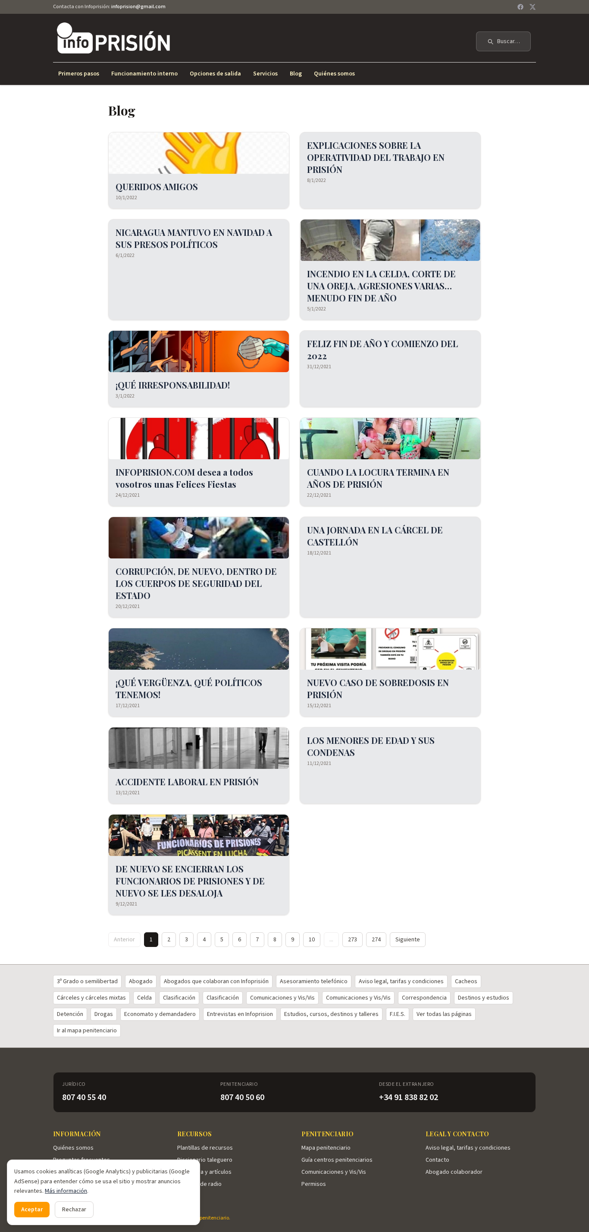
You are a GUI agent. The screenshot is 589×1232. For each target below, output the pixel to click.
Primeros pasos (78, 73)
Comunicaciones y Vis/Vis (282, 998)
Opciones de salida (215, 73)
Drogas (103, 1014)
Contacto (437, 1160)
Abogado (141, 981)
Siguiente (407, 939)
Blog (296, 73)
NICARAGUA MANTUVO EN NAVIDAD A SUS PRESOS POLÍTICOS (194, 238)
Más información (66, 1191)
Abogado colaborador (454, 1172)
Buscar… (508, 41)
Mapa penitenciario (326, 1148)
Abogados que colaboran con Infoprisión (216, 981)
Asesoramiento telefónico (314, 981)
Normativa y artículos (204, 1172)
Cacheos (466, 981)
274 (376, 939)
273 (352, 939)
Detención (70, 1014)
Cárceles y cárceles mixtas (91, 998)
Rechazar (74, 1209)
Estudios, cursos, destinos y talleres (331, 1014)
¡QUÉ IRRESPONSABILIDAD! (173, 385)
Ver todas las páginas (444, 1014)
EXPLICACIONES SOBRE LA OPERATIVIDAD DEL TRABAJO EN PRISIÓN (376, 157)
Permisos (313, 1184)
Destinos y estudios (483, 998)
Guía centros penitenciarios (337, 1160)
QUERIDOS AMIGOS (157, 186)
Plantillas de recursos (205, 1148)
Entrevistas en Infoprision (240, 1014)
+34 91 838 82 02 (408, 1097)
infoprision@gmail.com (138, 6)
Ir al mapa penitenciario (87, 1030)
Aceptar (32, 1209)
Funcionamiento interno (144, 73)
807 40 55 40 (84, 1097)
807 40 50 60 (242, 1097)
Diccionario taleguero (204, 1160)
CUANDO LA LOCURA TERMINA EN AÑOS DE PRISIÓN (378, 478)
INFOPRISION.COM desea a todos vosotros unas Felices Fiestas (184, 478)
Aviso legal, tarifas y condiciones (401, 981)
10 (312, 939)
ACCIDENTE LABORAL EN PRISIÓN (187, 781)
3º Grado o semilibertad (87, 981)
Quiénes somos (334, 73)
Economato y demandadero (160, 1014)
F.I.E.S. (397, 1014)
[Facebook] (520, 6)
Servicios (265, 73)
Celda (144, 998)
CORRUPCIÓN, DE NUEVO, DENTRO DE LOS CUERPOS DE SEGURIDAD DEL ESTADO (196, 583)
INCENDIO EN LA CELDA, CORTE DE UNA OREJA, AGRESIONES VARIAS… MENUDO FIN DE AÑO (381, 286)
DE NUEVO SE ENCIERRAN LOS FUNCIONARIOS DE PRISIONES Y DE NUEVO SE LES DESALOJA (190, 881)
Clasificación (179, 998)
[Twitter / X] (532, 6)
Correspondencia (424, 998)
